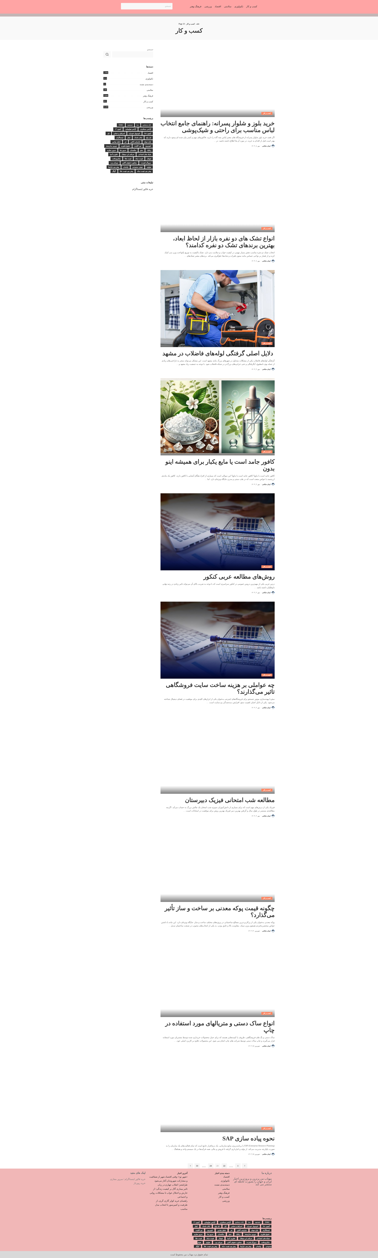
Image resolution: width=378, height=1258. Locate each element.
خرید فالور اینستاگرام (142, 189)
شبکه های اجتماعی (144, 154)
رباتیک (149, 150)
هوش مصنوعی (137, 167)
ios (138, 125)
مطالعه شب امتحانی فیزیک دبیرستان (230, 800)
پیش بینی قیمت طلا (126, 171)
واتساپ (125, 167)
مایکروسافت (116, 159)
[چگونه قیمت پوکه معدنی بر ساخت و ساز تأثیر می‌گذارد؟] (218, 863)
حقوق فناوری (125, 146)
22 (224, 1166)
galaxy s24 (147, 125)
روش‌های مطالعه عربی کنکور (239, 576)
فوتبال (149, 159)
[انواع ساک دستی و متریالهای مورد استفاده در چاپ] (218, 978)
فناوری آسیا (114, 154)
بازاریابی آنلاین (135, 142)
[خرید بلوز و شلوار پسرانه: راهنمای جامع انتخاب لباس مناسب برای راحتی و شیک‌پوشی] (218, 78)
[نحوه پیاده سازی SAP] (218, 1093)
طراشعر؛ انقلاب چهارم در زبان (173, 1184)
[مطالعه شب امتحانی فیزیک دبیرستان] (218, 755)
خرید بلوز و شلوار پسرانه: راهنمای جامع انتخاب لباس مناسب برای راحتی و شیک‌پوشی (218, 126)
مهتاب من (188, 1254)
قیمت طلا (128, 159)
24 (211, 1166)
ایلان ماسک (138, 137)
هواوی (149, 167)
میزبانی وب (114, 163)
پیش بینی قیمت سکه (144, 171)
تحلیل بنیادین (116, 142)
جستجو (150, 49)
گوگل (114, 171)
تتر (125, 142)
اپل (108, 133)
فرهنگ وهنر (148, 96)
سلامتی (150, 90)
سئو (141, 150)
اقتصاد (150, 73)
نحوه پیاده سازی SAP (248, 1138)
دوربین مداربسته (111, 146)
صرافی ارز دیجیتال (128, 154)
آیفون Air (147, 133)
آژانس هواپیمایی (130, 129)
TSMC (121, 125)
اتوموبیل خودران (134, 133)
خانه (197, 24)
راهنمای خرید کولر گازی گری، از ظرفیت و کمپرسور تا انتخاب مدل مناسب (171, 1205)
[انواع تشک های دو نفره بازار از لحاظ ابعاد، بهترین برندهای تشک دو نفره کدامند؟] (218, 193)
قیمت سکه (139, 159)
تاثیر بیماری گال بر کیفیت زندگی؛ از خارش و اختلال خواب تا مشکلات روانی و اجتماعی (169, 1193)
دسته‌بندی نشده (146, 84)
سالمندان (133, 150)
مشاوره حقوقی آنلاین (129, 163)
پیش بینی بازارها (113, 167)
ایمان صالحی (266, 146)
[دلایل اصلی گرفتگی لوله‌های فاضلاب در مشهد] (218, 308)
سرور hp (123, 150)
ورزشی (149, 107)
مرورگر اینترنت (146, 163)
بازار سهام (147, 142)
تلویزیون (148, 146)
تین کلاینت (137, 146)
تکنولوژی (149, 79)
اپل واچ (148, 137)
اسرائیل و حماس (119, 133)
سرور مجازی (111, 150)
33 (197, 1166)
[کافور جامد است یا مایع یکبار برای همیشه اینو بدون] (218, 416)
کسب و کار (190, 24)
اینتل (128, 137)
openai (129, 125)
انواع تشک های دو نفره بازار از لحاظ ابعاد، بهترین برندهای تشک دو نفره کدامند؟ (224, 242)
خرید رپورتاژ (139, 1183)
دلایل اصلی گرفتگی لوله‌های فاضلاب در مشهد (218, 353)
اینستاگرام (119, 137)
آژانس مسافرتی (145, 129)
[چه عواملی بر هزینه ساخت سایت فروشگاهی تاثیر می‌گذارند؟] (218, 640)
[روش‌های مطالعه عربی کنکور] (218, 531)
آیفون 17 (118, 129)
